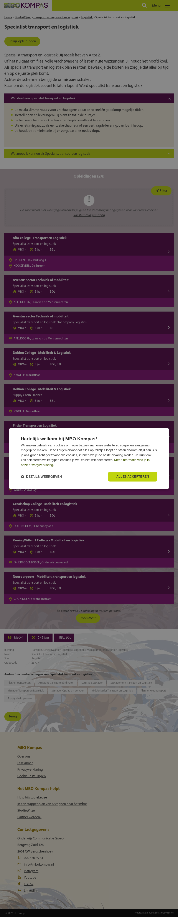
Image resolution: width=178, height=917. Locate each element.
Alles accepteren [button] (132, 476)
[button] (41, 476)
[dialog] (89, 458)
